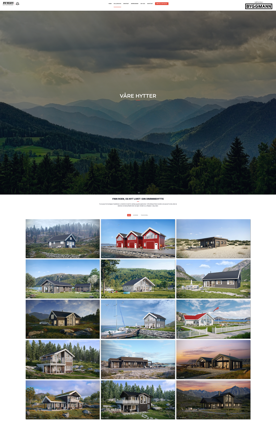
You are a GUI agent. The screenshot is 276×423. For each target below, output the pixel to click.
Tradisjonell (144, 215)
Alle (129, 215)
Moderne (135, 215)
